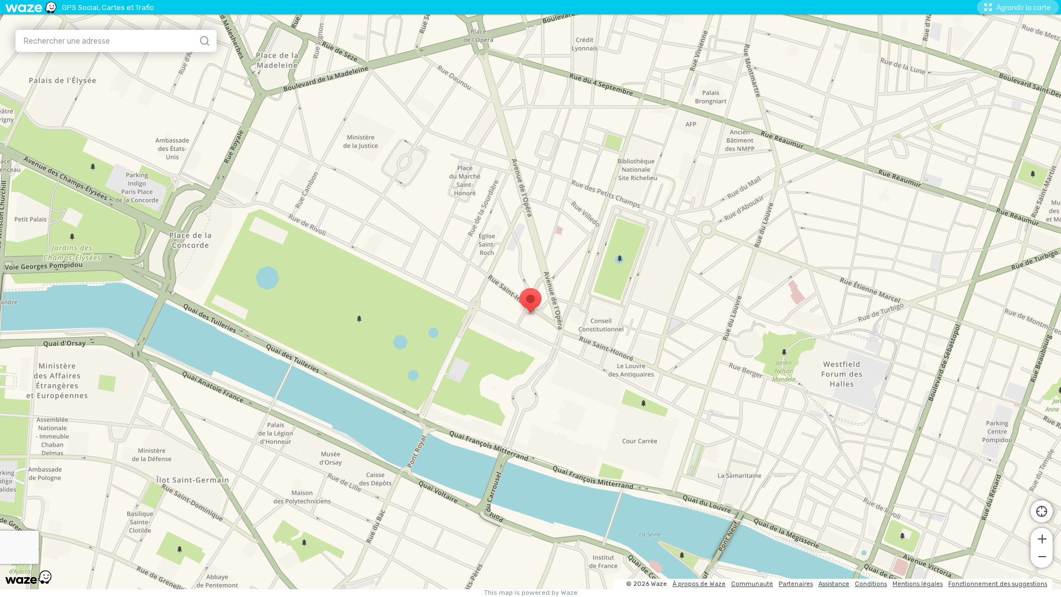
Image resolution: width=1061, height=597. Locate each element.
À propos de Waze (699, 584)
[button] (1042, 538)
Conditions (871, 584)
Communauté (752, 584)
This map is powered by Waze (530, 592)
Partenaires (796, 584)
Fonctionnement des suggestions (997, 584)
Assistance (833, 584)
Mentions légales (917, 584)
